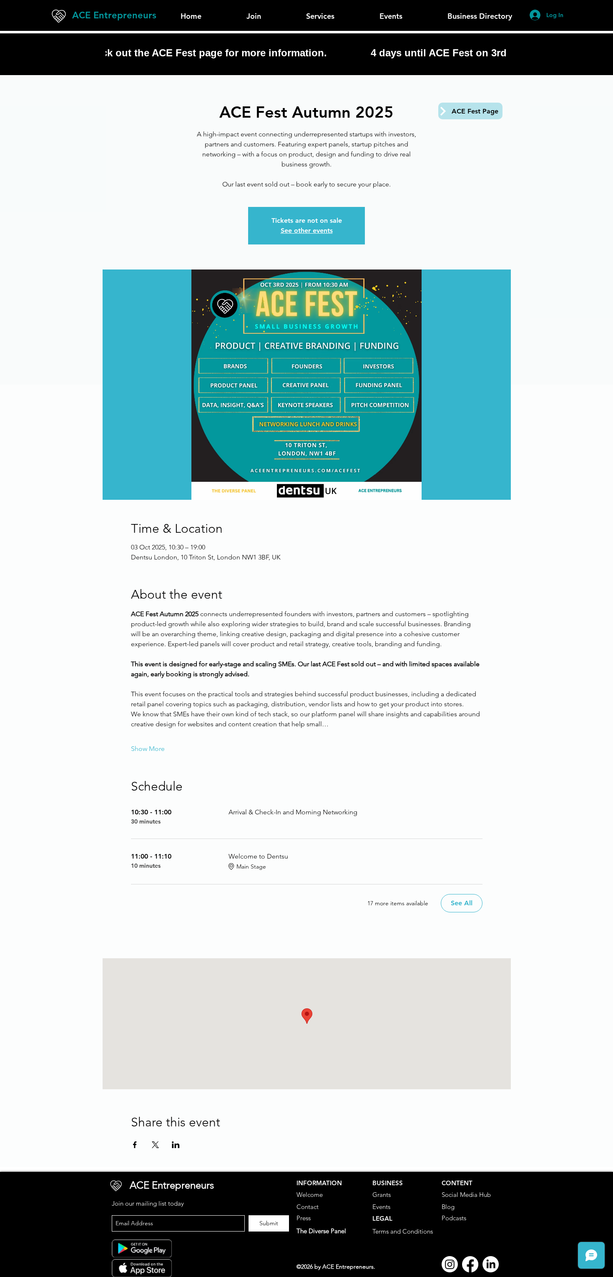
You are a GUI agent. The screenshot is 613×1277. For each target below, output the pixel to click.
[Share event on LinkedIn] (176, 1144)
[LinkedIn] (490, 1264)
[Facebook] (470, 1264)
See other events (307, 230)
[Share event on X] (155, 1144)
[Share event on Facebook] (135, 1144)
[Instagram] (450, 1264)
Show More (148, 749)
